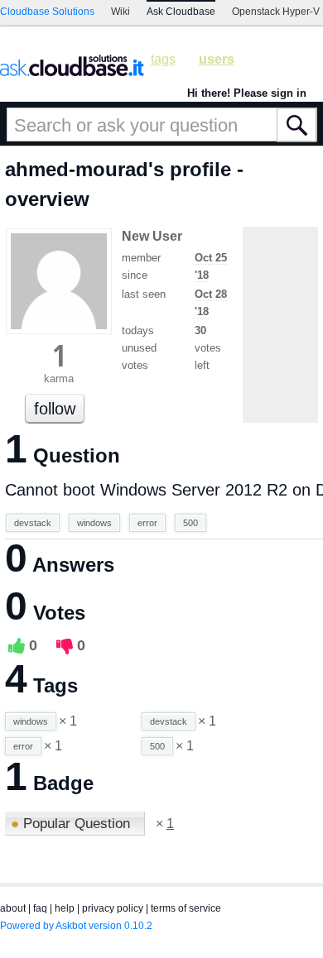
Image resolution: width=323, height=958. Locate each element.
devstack (32, 523)
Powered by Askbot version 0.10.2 (76, 926)
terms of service (186, 908)
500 (190, 523)
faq (40, 908)
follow (54, 409)
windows (94, 523)
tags (163, 59)
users (216, 59)
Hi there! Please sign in (246, 93)
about (13, 908)
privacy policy (112, 908)
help (65, 908)
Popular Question (72, 823)
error (147, 523)
